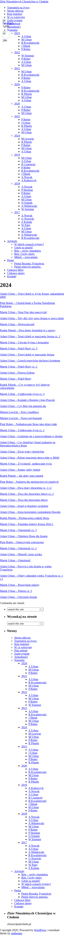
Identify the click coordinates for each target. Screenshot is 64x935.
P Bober (25, 49)
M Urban (26, 65)
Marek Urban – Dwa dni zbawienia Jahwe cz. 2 (27, 493)
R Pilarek (26, 93)
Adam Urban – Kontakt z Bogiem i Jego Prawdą (27, 400)
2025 (17, 116)
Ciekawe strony (16, 273)
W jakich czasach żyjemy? (29, 244)
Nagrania (19, 660)
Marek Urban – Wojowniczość (17, 324)
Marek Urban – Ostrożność (15, 560)
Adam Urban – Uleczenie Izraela (18, 597)
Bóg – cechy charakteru (27, 250)
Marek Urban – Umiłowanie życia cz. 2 (22, 430)
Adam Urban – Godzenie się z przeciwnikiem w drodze (31, 436)
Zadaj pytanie (22, 653)
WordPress (40, 930)
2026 (17, 84)
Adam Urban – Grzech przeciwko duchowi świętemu (30, 360)
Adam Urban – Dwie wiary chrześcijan (22, 451)
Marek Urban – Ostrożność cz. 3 (18, 530)
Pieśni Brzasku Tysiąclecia (29, 263)
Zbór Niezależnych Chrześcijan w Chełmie (24, 1)
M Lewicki (27, 138)
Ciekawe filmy (15, 269)
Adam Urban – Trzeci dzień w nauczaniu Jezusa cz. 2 (30, 336)
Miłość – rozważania (26, 257)
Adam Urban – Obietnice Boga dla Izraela (23, 536)
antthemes (16, 933)
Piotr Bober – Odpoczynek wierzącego (22, 542)
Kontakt (11, 276)
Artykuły (12, 241)
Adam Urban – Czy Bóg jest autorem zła (23, 406)
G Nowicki (27, 218)
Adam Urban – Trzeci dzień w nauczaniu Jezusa (27, 354)
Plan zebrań (20, 650)
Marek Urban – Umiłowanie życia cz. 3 (22, 394)
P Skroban (27, 189)
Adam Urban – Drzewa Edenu (17, 372)
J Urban (25, 122)
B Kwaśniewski (30, 74)
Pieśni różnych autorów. (27, 266)
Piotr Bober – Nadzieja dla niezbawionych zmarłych (29, 481)
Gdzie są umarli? (23, 247)
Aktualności (21, 656)
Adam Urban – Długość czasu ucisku (21, 554)
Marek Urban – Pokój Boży (15, 378)
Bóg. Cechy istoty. (24, 253)
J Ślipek (25, 45)
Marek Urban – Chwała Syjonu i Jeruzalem (24, 342)
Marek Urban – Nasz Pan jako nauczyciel (23, 312)
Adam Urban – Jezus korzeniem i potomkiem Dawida (30, 512)
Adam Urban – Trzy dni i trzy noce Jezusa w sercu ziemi (32, 318)
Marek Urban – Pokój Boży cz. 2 (18, 366)
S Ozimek (27, 202)
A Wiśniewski (29, 205)
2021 (17, 68)
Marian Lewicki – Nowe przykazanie (21, 418)
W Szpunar (27, 55)
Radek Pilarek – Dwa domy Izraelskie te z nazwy (27, 330)
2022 (17, 52)
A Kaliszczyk (28, 180)
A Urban (26, 61)
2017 (17, 212)
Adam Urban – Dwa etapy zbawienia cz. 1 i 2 (26, 487)
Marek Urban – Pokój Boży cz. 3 (18, 348)
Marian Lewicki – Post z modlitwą (19, 412)
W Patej (25, 225)
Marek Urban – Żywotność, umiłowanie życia (26, 463)
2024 (17, 135)
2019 (17, 154)
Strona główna (15, 10)
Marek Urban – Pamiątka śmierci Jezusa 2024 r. (27, 524)
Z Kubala (26, 221)
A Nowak (26, 177)
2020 (17, 103)
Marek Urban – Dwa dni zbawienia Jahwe (24, 499)
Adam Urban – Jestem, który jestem (20, 469)
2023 (24, 708)
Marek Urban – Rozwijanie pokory (19, 584)
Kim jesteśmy (14, 13)
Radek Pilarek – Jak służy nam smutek (21, 475)
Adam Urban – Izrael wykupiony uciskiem (24, 505)
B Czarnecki (28, 164)
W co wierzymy (16, 17)
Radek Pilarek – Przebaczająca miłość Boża (24, 518)
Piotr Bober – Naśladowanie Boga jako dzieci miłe (28, 424)
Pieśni (10, 260)
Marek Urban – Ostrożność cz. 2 (18, 548)
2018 (17, 183)
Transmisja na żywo (18, 7)
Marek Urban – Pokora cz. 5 (16, 590)
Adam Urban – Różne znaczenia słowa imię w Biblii (29, 457)
